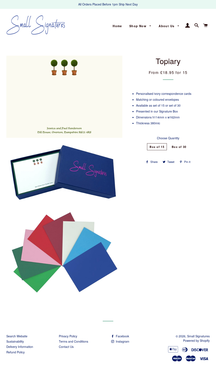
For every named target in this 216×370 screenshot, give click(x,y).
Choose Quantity (168, 138)
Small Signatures (198, 336)
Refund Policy (15, 352)
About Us (167, 26)
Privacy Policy (68, 336)
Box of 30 (179, 147)
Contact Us (66, 347)
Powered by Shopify (196, 340)
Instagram (122, 341)
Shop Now (138, 26)
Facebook (122, 336)
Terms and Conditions (73, 341)
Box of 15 (157, 147)
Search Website (16, 336)
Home (117, 26)
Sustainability (15, 341)
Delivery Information (19, 347)
